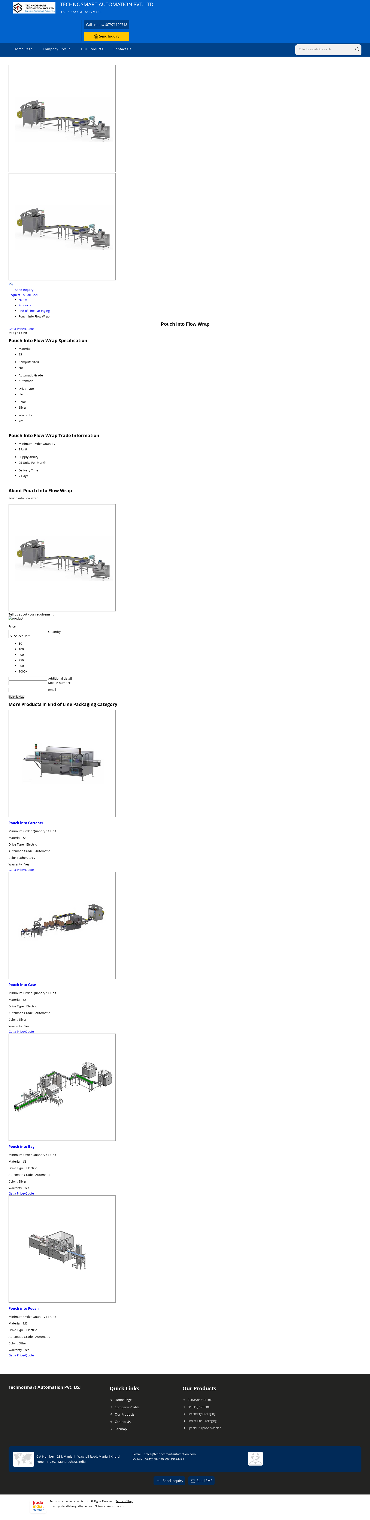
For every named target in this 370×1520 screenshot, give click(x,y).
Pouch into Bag (21, 1146)
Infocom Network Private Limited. (104, 1506)
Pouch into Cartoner (26, 822)
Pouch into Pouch (24, 1308)
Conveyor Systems (200, 1400)
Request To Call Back (23, 295)
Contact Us (122, 49)
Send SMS (204, 1480)
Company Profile (57, 49)
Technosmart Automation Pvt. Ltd (107, 7)
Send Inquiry (108, 36)
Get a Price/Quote (21, 329)
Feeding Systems (199, 1407)
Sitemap (121, 1429)
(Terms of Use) (124, 1501)
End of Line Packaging (34, 311)
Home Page (23, 49)
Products (25, 305)
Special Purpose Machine (204, 1428)
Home (23, 300)
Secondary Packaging (201, 1414)
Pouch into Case (22, 984)
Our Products (92, 49)
